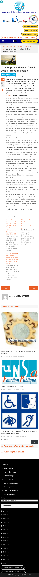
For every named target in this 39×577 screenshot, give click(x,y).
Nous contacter (9, 494)
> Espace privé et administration (12, 567)
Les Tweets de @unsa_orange (12, 452)
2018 (4, 541)
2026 (4, 511)
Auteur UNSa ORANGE (19, 296)
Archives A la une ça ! (8, 74)
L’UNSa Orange (8, 476)
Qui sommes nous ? (11, 483)
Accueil (5, 465)
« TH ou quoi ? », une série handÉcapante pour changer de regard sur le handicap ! (19, 432)
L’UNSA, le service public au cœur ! (12, 386)
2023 (4, 522)
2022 (4, 526)
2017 (4, 544)
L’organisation (9, 479)
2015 (4, 552)
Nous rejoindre (9, 487)
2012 (4, 563)
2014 (4, 556)
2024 (4, 518)
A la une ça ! (8, 468)
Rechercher (4, 439)
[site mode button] (15, 41)
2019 (4, 537)
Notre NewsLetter (29, 41)
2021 (4, 530)
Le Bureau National (11, 490)
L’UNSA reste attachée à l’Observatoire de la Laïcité (34, 288)
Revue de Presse (10, 472)
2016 (4, 548)
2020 (4, 533)
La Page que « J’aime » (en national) (17, 446)
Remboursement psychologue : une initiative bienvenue (7, 288)
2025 (4, 515)
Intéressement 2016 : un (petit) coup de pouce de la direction (18, 352)
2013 (4, 559)
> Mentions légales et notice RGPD (13, 571)
